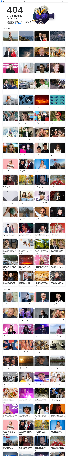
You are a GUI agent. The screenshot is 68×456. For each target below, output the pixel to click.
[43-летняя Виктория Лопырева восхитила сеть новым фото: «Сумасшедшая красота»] (57, 198)
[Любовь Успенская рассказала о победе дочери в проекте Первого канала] (26, 198)
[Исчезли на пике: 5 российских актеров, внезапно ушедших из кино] (41, 427)
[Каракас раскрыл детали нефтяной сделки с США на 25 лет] (26, 427)
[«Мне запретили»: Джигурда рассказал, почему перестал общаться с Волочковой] (41, 134)
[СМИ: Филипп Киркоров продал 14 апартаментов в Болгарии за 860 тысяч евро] (41, 198)
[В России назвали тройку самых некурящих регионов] (26, 246)
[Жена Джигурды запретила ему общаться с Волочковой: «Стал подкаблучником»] (57, 379)
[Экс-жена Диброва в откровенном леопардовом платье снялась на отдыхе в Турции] (10, 38)
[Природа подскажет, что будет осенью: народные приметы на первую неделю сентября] (26, 411)
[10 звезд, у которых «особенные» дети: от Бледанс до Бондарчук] (26, 443)
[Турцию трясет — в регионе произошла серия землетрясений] (26, 102)
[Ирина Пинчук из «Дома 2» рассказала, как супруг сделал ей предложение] (10, 326)
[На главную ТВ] (3, 1)
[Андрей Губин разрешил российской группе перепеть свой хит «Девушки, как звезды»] (26, 230)
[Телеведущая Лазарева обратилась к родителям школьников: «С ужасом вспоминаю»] (41, 326)
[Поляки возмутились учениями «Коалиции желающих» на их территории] (10, 294)
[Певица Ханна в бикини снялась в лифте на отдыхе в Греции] (41, 262)
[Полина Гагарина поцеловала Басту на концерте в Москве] (10, 278)
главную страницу (17, 23)
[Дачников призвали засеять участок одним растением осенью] (57, 294)
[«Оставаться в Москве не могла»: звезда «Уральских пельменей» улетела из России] (10, 411)
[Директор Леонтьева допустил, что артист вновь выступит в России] (26, 326)
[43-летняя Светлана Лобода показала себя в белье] (10, 150)
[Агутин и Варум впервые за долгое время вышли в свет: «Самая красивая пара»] (26, 150)
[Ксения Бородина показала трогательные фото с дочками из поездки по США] (10, 310)
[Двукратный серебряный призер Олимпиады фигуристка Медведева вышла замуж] (10, 182)
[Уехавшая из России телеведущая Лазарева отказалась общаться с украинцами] (10, 134)
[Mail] (1, 1)
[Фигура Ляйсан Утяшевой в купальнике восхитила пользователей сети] (57, 214)
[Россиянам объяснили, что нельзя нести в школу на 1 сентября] (57, 443)
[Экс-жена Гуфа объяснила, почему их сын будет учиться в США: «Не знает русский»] (26, 294)
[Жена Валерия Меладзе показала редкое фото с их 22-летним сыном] (10, 54)
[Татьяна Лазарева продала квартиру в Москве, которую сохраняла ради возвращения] (57, 363)
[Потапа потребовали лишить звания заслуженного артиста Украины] (10, 86)
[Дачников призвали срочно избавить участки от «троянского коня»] (41, 246)
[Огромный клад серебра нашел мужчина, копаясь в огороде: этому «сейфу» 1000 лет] (10, 342)
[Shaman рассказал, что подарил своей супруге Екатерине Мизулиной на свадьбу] (26, 379)
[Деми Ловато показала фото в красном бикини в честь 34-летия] (57, 262)
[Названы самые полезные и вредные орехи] (41, 411)
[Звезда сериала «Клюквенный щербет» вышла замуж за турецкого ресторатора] (41, 294)
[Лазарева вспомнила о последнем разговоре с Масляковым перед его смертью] (57, 230)
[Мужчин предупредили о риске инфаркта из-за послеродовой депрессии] (10, 246)
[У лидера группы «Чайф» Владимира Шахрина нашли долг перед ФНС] (41, 230)
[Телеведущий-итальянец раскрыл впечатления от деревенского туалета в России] (41, 214)
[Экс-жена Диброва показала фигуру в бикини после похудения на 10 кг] (57, 150)
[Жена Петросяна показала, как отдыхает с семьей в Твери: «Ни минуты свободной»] (57, 118)
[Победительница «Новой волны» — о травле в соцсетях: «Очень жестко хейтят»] (41, 342)
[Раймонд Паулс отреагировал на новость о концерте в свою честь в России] (10, 363)
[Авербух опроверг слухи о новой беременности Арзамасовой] (10, 230)
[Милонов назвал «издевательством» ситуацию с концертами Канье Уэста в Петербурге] (10, 379)
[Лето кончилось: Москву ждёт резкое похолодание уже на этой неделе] (57, 427)
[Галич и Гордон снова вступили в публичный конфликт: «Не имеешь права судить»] (57, 310)
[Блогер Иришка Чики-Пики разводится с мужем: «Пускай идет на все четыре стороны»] (26, 118)
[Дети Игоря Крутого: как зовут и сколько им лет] (41, 54)
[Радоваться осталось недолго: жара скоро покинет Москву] (10, 262)
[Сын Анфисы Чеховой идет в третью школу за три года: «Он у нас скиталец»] (26, 70)
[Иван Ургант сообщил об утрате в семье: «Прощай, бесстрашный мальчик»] (26, 363)
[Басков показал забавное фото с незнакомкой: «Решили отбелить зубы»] (57, 278)
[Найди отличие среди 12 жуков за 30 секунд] (57, 102)
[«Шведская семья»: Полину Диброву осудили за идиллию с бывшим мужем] (41, 118)
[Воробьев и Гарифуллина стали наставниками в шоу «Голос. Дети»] (41, 310)
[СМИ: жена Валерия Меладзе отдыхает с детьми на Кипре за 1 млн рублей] (57, 246)
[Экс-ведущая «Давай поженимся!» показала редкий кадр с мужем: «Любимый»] (41, 38)
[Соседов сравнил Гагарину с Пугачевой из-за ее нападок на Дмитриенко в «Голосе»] (26, 310)
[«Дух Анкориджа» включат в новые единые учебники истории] (26, 166)
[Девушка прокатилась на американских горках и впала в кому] (57, 326)
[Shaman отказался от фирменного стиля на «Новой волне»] (41, 395)
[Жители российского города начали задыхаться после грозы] (26, 54)
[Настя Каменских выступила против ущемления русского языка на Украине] (57, 342)
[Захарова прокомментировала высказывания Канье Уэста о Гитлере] (57, 70)
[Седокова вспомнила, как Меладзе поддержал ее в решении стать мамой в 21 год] (41, 166)
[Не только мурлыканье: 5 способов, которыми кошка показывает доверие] (10, 166)
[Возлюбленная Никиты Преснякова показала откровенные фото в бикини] (57, 166)
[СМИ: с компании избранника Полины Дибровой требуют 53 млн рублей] (57, 134)
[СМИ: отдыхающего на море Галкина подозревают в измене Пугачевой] (41, 150)
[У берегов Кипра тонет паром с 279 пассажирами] (26, 38)
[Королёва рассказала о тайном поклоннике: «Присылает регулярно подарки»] (10, 395)
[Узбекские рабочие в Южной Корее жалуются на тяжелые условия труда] (10, 443)
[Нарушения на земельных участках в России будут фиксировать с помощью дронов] (10, 198)
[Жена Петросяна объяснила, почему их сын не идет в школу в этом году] (26, 342)
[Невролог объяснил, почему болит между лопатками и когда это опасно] (10, 102)
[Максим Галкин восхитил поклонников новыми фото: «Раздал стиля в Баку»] (41, 86)
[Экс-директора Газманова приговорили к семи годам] (26, 278)
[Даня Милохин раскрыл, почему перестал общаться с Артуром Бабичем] (26, 134)
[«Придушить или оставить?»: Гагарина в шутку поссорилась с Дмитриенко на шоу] (41, 443)
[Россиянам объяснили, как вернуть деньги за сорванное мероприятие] (26, 262)
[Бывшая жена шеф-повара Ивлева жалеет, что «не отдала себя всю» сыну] (41, 379)
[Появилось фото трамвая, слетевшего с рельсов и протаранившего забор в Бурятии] (57, 86)
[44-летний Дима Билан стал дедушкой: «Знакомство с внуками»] (41, 70)
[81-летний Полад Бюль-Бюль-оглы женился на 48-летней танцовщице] (41, 363)
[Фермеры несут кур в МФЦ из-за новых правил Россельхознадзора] (57, 54)
